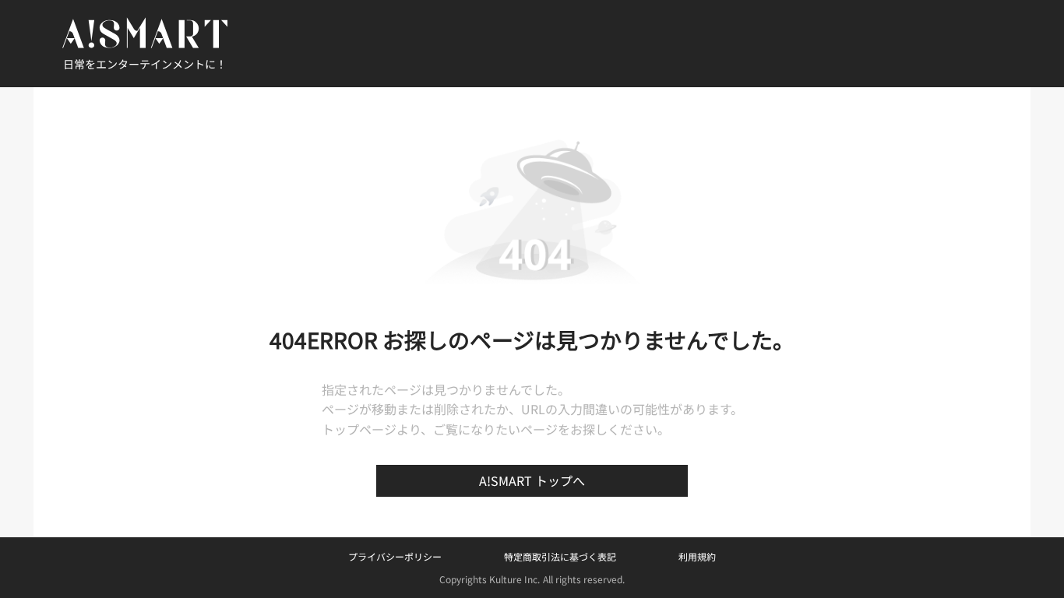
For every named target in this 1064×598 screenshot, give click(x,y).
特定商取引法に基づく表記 (560, 556)
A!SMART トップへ (532, 480)
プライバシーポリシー (395, 556)
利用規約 (697, 556)
